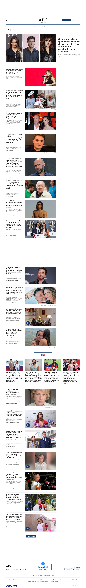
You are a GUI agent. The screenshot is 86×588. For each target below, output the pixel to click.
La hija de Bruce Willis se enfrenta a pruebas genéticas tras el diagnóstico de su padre (14, 115)
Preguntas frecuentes (32, 581)
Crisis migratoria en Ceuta (46, 26)
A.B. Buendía (60, 59)
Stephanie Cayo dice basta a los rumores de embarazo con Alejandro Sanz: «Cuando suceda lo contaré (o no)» (14, 291)
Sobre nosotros (18, 573)
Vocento (13, 573)
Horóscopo (45, 579)
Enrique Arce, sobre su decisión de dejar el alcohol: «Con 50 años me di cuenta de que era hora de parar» (14, 270)
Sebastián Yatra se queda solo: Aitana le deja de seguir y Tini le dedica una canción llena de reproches (69, 45)
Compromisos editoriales (49, 575)
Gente (8, 30)
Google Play (76, 569)
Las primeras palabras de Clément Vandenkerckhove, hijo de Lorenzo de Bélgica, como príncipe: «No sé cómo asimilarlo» (14, 138)
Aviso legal (55, 573)
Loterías (64, 579)
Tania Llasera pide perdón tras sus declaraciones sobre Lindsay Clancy (12, 392)
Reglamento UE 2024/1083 (69, 573)
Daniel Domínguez (9, 280)
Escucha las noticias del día (72, 579)
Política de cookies (39, 573)
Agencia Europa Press (10, 320)
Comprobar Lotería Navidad (30, 579)
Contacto (24, 573)
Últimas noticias (58, 579)
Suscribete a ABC (66, 20)
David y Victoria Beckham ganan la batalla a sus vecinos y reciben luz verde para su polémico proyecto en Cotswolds (14, 434)
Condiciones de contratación (37, 575)
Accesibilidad (60, 573)
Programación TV (51, 579)
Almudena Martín (9, 343)
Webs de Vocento (76, 585)
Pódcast (56, 581)
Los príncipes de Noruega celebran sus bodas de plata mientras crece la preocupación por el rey (14, 311)
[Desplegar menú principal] (6, 20)
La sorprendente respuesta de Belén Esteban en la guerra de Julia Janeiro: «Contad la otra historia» (14, 476)
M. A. (7, 196)
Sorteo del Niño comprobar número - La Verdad (45, 581)
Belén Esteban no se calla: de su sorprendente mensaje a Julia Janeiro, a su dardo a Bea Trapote (14, 497)
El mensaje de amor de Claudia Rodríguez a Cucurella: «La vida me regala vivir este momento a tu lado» (14, 224)
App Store (68, 569)
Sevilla (45, 22)
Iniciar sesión (76, 20)
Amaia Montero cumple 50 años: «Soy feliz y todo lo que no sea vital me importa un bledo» (14, 71)
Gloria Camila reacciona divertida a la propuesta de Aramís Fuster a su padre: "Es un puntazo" (14, 517)
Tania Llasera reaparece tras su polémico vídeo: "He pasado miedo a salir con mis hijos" (14, 455)
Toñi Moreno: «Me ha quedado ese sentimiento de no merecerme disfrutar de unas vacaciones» (14, 332)
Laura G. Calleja (9, 403)
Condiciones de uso (48, 573)
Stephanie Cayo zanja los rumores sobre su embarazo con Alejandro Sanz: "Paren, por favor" (14, 413)
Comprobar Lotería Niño (13, 579)
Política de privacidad (31, 573)
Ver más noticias (31, 536)
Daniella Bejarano (9, 108)
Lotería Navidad (39, 579)
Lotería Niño (21, 579)
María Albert (8, 177)
